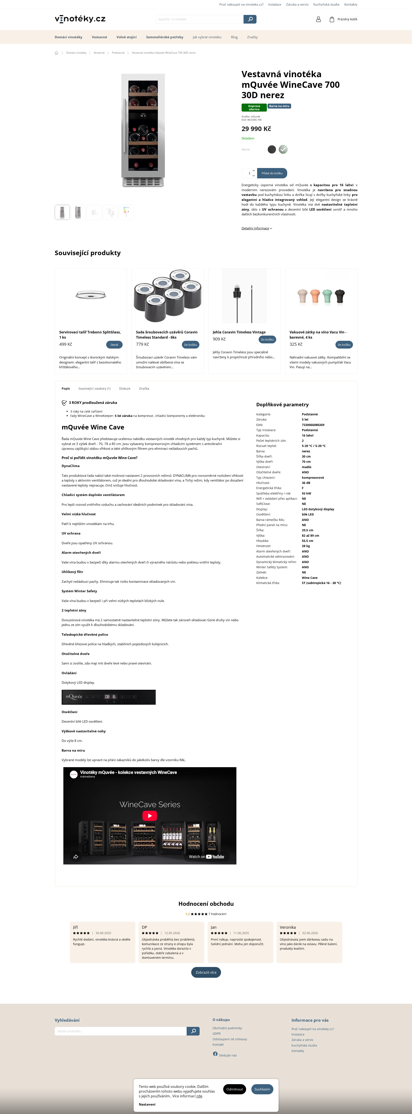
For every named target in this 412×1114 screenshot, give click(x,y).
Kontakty (350, 4)
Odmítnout (234, 1089)
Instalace (274, 4)
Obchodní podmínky (227, 1028)
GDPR (217, 1033)
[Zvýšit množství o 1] (254, 170)
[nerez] (283, 149)
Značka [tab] (144, 388)
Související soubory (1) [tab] (95, 388)
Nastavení (147, 1104)
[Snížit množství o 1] (254, 175)
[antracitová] (272, 149)
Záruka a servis (297, 4)
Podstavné (310, 414)
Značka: (251, 116)
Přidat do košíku (272, 173)
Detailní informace (255, 228)
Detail (114, 345)
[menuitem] (68, 37)
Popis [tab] (66, 388)
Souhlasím (262, 1089)
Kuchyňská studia (326, 4)
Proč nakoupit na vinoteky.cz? (241, 4)
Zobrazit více (206, 972)
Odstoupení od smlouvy (230, 1039)
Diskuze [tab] (124, 388)
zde (199, 1096)
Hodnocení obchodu (206, 904)
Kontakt (218, 1044)
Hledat (250, 19)
